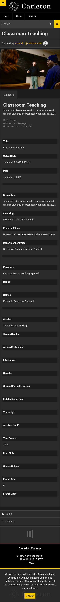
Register (10, 521)
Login (9, 513)
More (31, 16)
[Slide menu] (3, 3)
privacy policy (15, 584)
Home (19, 16)
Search (57, 24)
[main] (30, 286)
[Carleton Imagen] (30, 6)
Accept (30, 595)
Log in (6, 16)
